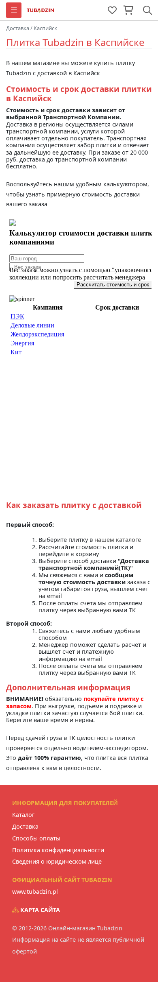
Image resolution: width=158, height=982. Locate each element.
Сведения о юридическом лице (57, 861)
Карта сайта (39, 910)
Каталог (23, 814)
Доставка (25, 826)
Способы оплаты (36, 838)
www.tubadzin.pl (35, 891)
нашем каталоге (117, 539)
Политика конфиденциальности (58, 850)
